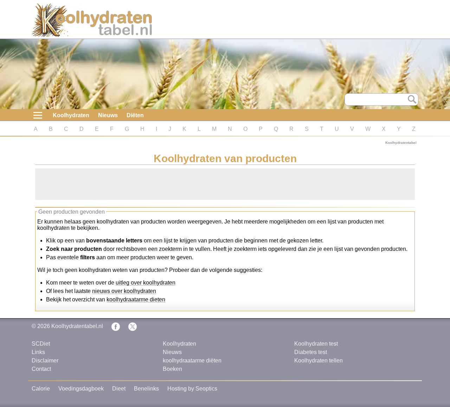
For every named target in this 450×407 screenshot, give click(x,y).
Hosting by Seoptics (192, 389)
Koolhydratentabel (401, 143)
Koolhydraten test (316, 344)
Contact (41, 369)
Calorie (41, 389)
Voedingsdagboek (81, 389)
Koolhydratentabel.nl (77, 326)
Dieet (119, 389)
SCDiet (41, 344)
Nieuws (108, 115)
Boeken (172, 369)
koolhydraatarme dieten (136, 299)
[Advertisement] (225, 184)
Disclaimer (45, 360)
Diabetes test (310, 352)
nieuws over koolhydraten (124, 291)
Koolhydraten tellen (318, 360)
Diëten (135, 115)
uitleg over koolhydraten (145, 283)
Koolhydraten (71, 115)
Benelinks (146, 389)
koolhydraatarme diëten (192, 360)
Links (38, 352)
